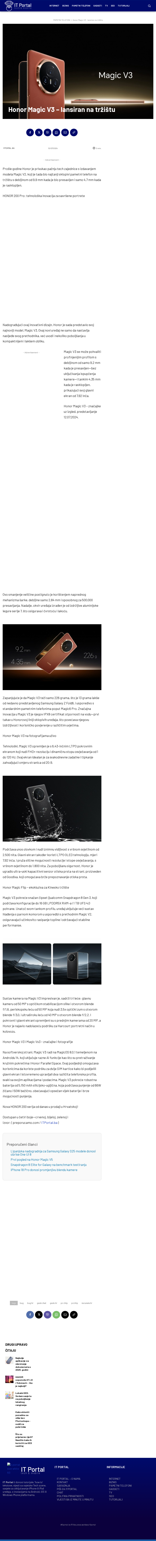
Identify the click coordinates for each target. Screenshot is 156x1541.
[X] (39, 132)
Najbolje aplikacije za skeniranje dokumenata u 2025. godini (23, 1364)
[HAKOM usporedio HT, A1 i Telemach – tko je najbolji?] (9, 1379)
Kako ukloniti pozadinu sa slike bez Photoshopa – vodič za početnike (22, 1419)
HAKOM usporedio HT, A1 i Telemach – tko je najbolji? (24, 1381)
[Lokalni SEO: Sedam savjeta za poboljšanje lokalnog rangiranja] (9, 1395)
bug (22, 1303)
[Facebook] (30, 132)
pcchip (74, 1303)
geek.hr (53, 1303)
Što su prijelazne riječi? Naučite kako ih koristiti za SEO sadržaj (24, 1440)
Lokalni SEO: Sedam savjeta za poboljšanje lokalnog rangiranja (23, 1399)
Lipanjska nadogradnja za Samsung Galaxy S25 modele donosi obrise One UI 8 (53, 1152)
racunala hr (87, 1303)
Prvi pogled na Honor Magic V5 (32, 1159)
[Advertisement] (51, 260)
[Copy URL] (74, 132)
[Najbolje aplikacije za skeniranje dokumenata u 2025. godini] (9, 1360)
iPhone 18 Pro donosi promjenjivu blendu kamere (44, 1170)
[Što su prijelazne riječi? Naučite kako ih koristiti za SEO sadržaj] (9, 1436)
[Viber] (47, 132)
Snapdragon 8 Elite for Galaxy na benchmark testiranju (49, 1164)
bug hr (30, 1303)
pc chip (64, 1303)
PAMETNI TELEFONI (61, 20)
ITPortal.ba (8, 148)
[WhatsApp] (56, 132)
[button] (149, 6)
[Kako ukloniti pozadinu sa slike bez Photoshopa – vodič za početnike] (9, 1414)
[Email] (65, 132)
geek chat (41, 1303)
